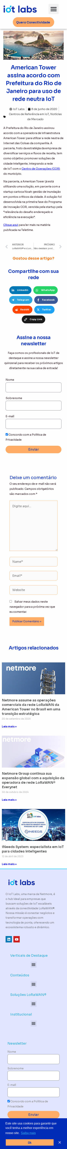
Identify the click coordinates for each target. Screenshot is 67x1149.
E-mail (10, 416)
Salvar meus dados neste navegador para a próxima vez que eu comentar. (32, 606)
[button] (54, 9)
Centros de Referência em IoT (29, 114)
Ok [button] (29, 1142)
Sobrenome (14, 398)
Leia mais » (9, 726)
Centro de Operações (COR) (41, 168)
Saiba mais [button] (28, 1133)
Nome (10, 379)
